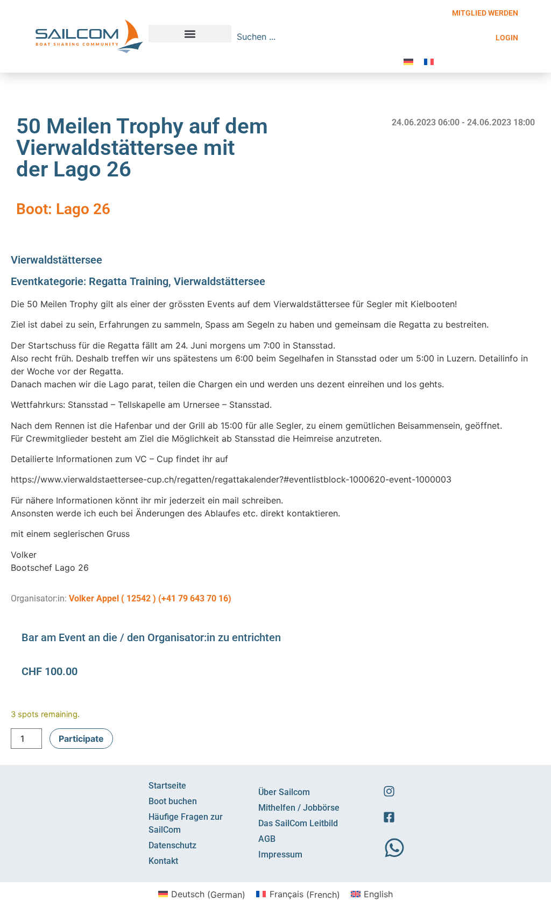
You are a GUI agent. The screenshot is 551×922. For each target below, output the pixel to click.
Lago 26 (83, 209)
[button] (190, 33)
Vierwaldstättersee (56, 259)
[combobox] (308, 36)
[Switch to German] (408, 61)
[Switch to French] (429, 61)
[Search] (388, 36)
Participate (81, 738)
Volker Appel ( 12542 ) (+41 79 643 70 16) (150, 598)
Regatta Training (128, 281)
